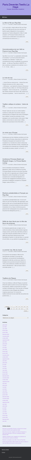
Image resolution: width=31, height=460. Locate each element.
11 (19, 306)
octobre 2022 (5, 400)
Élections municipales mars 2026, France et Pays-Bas (14, 439)
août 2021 (5, 421)
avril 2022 (5, 411)
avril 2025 (5, 347)
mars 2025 (5, 349)
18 (16, 308)
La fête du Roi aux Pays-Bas (12, 23)
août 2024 (5, 360)
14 (27, 306)
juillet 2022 (5, 406)
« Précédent (7, 306)
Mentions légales (5, 449)
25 (27, 308)
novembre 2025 (6, 336)
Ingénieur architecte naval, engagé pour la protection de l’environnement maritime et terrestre (14, 437)
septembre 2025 (6, 340)
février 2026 (5, 330)
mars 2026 (5, 328)
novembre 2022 (6, 398)
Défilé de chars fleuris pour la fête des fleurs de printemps (15, 222)
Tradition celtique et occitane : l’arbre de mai (15, 105)
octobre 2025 (5, 338)
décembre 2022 (6, 396)
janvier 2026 (5, 332)
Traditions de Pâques (9, 278)
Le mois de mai (7, 78)
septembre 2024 (6, 359)
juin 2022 (4, 408)
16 (11, 308)
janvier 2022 (5, 417)
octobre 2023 (5, 379)
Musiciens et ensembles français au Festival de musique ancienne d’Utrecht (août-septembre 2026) (14, 429)
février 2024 (5, 372)
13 (24, 306)
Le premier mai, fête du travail (12, 250)
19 (19, 308)
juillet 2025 (5, 343)
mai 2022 (4, 409)
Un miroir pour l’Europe (10, 132)
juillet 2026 (5, 325)
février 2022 (5, 415)
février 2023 (5, 393)
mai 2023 (4, 387)
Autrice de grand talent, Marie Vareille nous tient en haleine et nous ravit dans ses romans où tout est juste (15, 442)
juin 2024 (4, 364)
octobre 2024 (5, 357)
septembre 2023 (6, 381)
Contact (3, 452)
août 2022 (5, 404)
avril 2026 (5, 326)
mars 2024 (5, 370)
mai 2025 (4, 345)
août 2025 (5, 342)
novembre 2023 (6, 377)
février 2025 (5, 351)
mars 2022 (5, 413)
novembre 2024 (6, 355)
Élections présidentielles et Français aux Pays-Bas (15, 194)
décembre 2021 (6, 419)
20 (21, 308)
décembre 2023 (6, 375)
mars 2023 (5, 391)
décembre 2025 (6, 334)
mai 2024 (4, 366)
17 (13, 308)
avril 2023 (5, 389)
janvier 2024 (5, 374)
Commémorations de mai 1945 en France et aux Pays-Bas (13, 50)
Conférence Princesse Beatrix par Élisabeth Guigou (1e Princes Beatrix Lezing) (14, 161)
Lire (27, 41)
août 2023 (5, 383)
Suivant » (26, 310)
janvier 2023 (5, 394)
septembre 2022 (6, 402)
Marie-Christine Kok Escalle (20, 24)
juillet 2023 (5, 385)
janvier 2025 (5, 353)
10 (16, 306)
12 (21, 306)
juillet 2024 (5, 362)
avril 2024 (5, 368)
